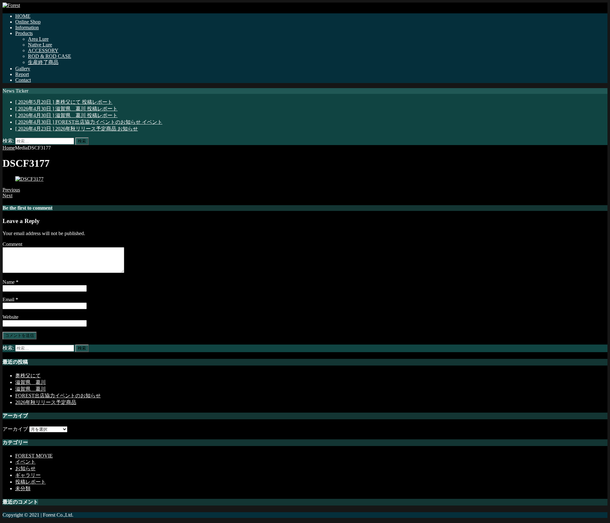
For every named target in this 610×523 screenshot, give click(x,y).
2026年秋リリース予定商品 (45, 402)
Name (9, 282)
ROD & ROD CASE (49, 56)
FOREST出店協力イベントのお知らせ (58, 395)
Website (10, 317)
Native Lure (40, 44)
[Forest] (11, 5)
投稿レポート (30, 482)
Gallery (22, 68)
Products (24, 33)
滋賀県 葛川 (30, 382)
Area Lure (38, 39)
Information (27, 27)
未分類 (22, 488)
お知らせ (25, 468)
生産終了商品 (43, 62)
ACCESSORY (43, 50)
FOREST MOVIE (34, 455)
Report (22, 74)
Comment (12, 244)
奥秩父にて (28, 375)
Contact (23, 80)
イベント (25, 461)
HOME (22, 16)
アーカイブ (15, 429)
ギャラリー (28, 475)
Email (9, 299)
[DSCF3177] (29, 179)
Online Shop (28, 21)
